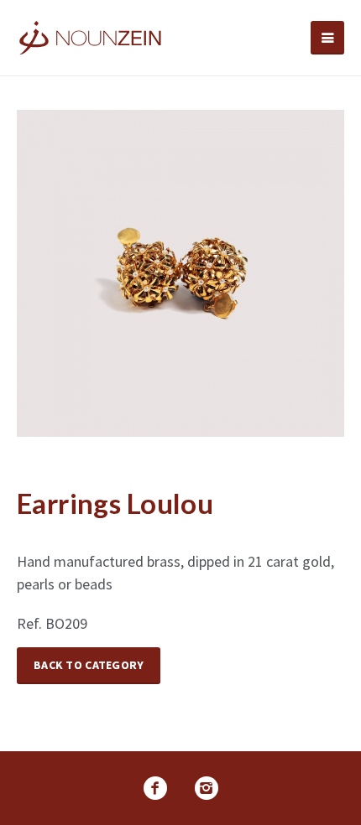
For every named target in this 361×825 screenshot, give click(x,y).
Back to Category (89, 664)
